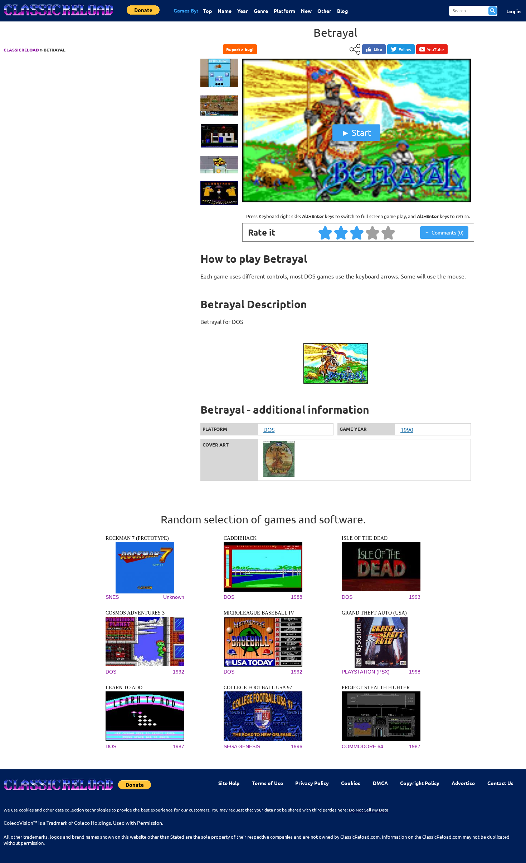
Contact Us (500, 783)
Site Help (228, 783)
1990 (406, 429)
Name (225, 11)
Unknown (173, 597)
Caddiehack (240, 538)
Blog (342, 11)
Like (378, 49)
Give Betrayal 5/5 (388, 232)
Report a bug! (239, 49)
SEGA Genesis (242, 746)
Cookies (350, 783)
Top (207, 11)
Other (324, 11)
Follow (405, 49)
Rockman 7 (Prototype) (137, 538)
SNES (112, 597)
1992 (178, 672)
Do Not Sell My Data (368, 810)
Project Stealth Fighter (376, 687)
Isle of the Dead (365, 538)
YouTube (435, 49)
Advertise (463, 783)
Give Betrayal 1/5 (325, 232)
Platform (284, 11)
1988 (296, 597)
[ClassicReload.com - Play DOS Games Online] (58, 17)
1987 (178, 746)
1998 (414, 672)
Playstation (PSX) (366, 672)
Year (242, 11)
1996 (296, 746)
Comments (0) (448, 232)
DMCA (380, 783)
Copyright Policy (419, 783)
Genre (261, 11)
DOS (269, 429)
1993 (414, 597)
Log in (513, 11)
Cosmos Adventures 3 (135, 613)
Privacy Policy (312, 783)
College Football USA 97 (258, 687)
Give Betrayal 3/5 (357, 232)
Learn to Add (124, 687)
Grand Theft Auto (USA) (374, 613)
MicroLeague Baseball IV (259, 613)
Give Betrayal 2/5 (341, 232)
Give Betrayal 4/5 (372, 232)
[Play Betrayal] (356, 200)
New (306, 11)
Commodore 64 (362, 746)
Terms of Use (267, 783)
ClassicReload (21, 50)
